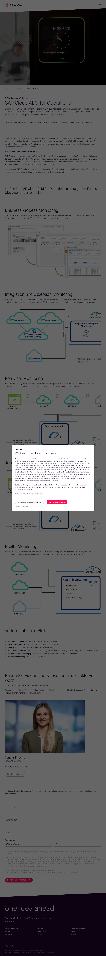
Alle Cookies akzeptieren (57, 502)
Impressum (18, 494)
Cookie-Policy (37, 494)
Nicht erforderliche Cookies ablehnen (29, 502)
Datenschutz (27, 494)
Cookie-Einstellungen (22, 506)
